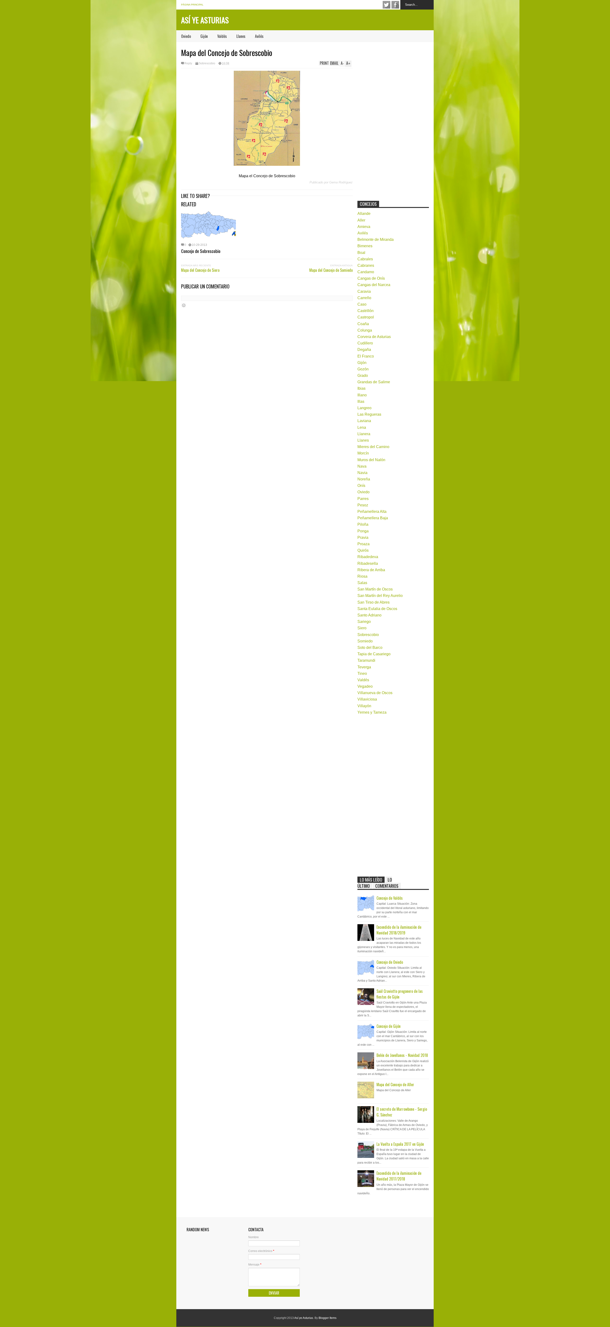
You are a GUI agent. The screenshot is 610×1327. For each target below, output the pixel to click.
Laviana (364, 421)
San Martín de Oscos (375, 589)
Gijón (204, 36)
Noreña (363, 479)
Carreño (364, 298)
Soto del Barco (369, 648)
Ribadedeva (367, 557)
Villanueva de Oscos (374, 693)
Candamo (365, 272)
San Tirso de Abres (373, 602)
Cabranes (365, 265)
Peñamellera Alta (371, 512)
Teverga (364, 667)
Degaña (364, 350)
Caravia (364, 291)
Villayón (364, 706)
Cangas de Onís (371, 278)
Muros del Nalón (371, 460)
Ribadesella (367, 563)
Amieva (363, 227)
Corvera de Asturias (374, 337)
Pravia (362, 537)
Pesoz (362, 505)
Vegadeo (365, 686)
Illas (360, 401)
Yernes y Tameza (371, 712)
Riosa (362, 576)
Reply (188, 63)
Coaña (363, 324)
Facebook (395, 5)
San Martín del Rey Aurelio (380, 596)
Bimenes (364, 246)
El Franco (365, 356)
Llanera (363, 434)
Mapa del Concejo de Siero (200, 270)
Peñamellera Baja (372, 518)
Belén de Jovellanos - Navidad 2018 (402, 1055)
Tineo (362, 673)
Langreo (364, 408)
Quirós (363, 550)
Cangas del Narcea (373, 285)
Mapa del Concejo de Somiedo (331, 270)
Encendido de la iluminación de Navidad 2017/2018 (398, 1176)
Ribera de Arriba (371, 570)
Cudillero (365, 343)
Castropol (365, 317)
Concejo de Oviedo (389, 962)
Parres (363, 499)
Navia (362, 473)
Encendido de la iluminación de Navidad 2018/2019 (398, 930)
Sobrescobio (207, 63)
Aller (361, 220)
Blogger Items (327, 1318)
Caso (361, 304)
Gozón (363, 369)
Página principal (192, 4)
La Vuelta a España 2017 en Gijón (400, 1144)
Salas (362, 583)
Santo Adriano (369, 615)
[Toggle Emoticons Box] (183, 305)
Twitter (386, 5)
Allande (364, 214)
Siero (361, 628)
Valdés (222, 36)
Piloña (362, 524)
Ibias (361, 388)
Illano (362, 395)
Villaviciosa (367, 699)
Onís (361, 486)
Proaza (363, 544)
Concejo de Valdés (389, 898)
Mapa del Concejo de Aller (395, 1084)
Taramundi (366, 660)
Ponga (363, 531)
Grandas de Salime (373, 382)
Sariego (364, 622)
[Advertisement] (393, 120)
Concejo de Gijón (388, 1026)
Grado (362, 375)
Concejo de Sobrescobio (200, 250)
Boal (361, 253)
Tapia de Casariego (374, 654)
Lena (361, 427)
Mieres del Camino (373, 447)
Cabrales (365, 259)
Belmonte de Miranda (375, 239)
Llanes (240, 36)
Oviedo (186, 36)
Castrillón (365, 311)
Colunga (364, 330)
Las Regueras (369, 414)
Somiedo (365, 641)
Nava (361, 466)
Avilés (259, 36)
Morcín (363, 453)
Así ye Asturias (205, 19)
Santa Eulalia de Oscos (377, 609)
